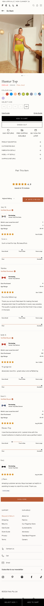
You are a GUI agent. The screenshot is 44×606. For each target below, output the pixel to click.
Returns (4, 524)
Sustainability (27, 528)
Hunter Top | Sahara (14, 278)
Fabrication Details (8, 150)
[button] (41, 5)
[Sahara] (7, 94)
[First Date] (19, 94)
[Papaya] (15, 94)
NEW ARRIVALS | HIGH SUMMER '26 (16, 1)
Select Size (10, 602)
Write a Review (35, 200)
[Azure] (11, 94)
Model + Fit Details (8, 154)
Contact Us (10, 549)
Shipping (5, 520)
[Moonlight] (35, 94)
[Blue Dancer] (39, 94)
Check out (22, 125)
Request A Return (8, 516)
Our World (26, 510)
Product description (9, 142)
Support (5, 510)
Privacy (4, 536)
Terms (4, 539)
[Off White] (3, 94)
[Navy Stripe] (31, 94)
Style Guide (38, 113)
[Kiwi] (23, 94)
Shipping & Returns (9, 158)
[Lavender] (3, 98)
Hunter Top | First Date (15, 217)
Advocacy (25, 532)
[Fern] (27, 94)
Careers (25, 539)
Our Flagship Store (28, 524)
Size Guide (5, 528)
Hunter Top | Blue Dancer (16, 406)
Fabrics (24, 520)
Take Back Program (29, 536)
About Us (25, 516)
